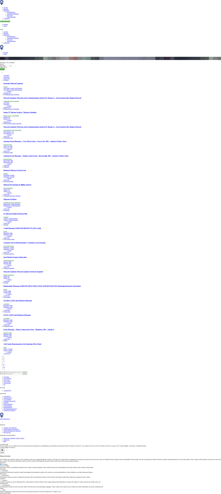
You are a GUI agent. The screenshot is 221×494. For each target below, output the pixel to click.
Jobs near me (7, 432)
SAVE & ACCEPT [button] (5, 493)
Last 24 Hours (7, 378)
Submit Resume (11, 17)
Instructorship (7, 404)
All (4, 384)
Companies (6, 18)
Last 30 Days (7, 383)
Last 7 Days (6, 380)
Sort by (2, 64)
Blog (4, 441)
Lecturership (7, 406)
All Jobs (5, 7)
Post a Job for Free (5, 21)
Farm (6, 402)
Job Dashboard (11, 12)
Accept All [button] (12, 447)
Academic (7, 396)
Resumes (5, 9)
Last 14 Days (7, 381)
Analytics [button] (2, 478)
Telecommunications (10, 409)
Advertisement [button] (4, 483)
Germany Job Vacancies (10, 427)
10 (4, 367)
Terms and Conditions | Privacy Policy (13, 438)
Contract (7, 390)
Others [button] (2, 488)
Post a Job (9, 15)
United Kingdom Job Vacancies (12, 431)
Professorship (7, 407)
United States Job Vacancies (11, 429)
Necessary (5, 464)
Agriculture (7, 398)
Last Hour (6, 377)
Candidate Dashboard (13, 14)
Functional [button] (3, 469)
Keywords (3, 372)
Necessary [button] (3, 462)
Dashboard (6, 10)
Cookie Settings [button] (4, 447)
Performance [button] (3, 474)
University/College (9, 410)
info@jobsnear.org (5, 419)
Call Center (7, 399)
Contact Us (6, 440)
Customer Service (9, 401)
